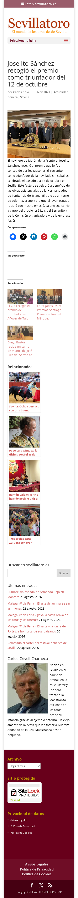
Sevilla (24, 97)
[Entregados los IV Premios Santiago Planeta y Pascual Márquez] (49, 296)
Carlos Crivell (22, 92)
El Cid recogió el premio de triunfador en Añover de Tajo (18, 312)
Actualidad (60, 92)
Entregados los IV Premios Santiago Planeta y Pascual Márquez (49, 312)
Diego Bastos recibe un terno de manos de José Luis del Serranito (19, 348)
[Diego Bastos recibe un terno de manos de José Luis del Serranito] (20, 333)
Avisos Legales (18, 820)
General (13, 97)
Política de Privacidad (22, 826)
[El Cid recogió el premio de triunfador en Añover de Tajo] (20, 296)
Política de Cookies (21, 832)
